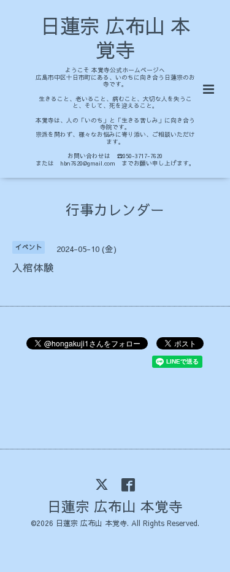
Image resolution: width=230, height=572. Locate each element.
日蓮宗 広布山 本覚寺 (115, 37)
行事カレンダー (115, 208)
